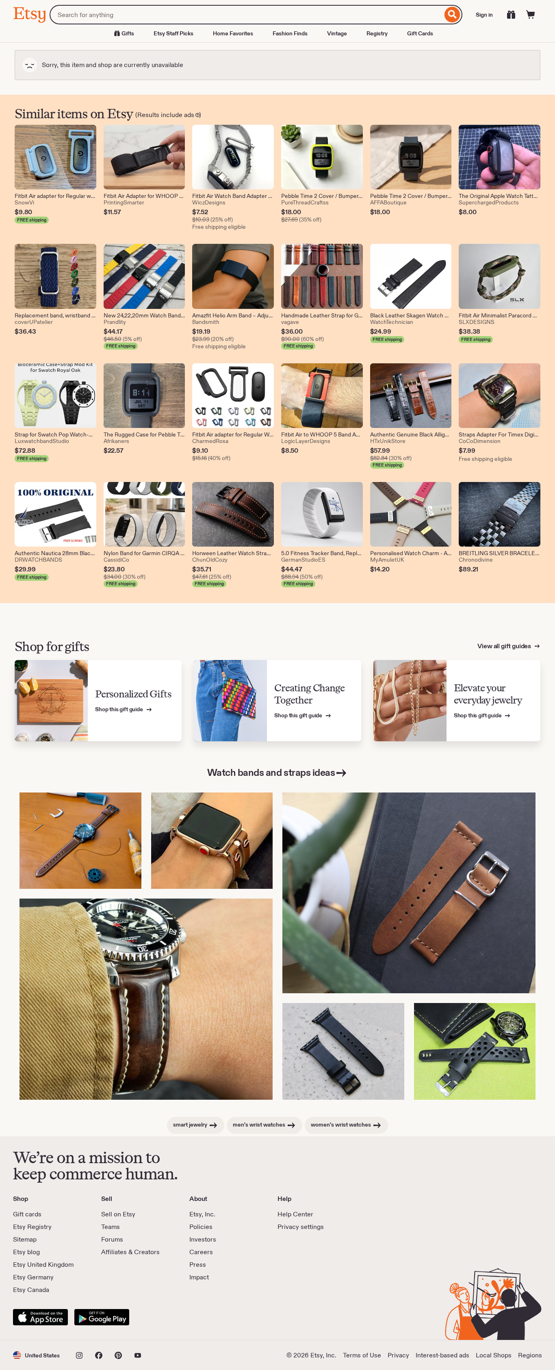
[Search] (452, 14)
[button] (36, 1355)
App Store (40, 1317)
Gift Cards (420, 33)
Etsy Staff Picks (173, 33)
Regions (530, 1355)
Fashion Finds (290, 33)
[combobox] (246, 14)
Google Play (101, 1317)
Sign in (484, 14)
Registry (377, 33)
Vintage (337, 33)
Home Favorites (233, 33)
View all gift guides (504, 646)
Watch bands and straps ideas (271, 772)
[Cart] (530, 14)
